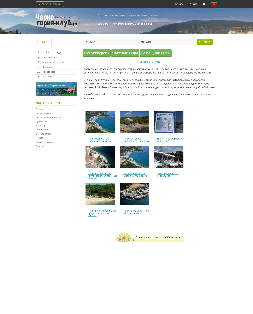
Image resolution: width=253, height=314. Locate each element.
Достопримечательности (48, 117)
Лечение (40, 146)
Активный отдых (44, 129)
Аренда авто (49, 71)
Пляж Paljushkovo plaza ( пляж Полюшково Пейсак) (102, 213)
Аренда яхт (41, 121)
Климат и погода (44, 142)
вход (195, 4)
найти (206, 42)
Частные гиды (125, 53)
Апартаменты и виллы (54, 62)
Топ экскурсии (97, 53)
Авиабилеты (49, 76)
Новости (40, 137)
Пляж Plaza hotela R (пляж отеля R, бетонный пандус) (102, 176)
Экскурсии (48, 67)
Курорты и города (52, 52)
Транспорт (41, 125)
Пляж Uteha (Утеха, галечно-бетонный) (99, 140)
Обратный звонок (51, 4)
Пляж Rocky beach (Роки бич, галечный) (136, 212)
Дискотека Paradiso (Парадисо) (168, 174)
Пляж (157, 61)
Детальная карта (44, 113)
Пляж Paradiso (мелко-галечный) (170, 140)
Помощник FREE (156, 53)
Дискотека (145, 61)
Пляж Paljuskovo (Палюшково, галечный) (136, 140)
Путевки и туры (44, 109)
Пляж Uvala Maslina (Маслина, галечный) (135, 174)
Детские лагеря (44, 133)
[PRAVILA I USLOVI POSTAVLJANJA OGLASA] (214, 4)
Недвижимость (50, 57)
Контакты (178, 4)
